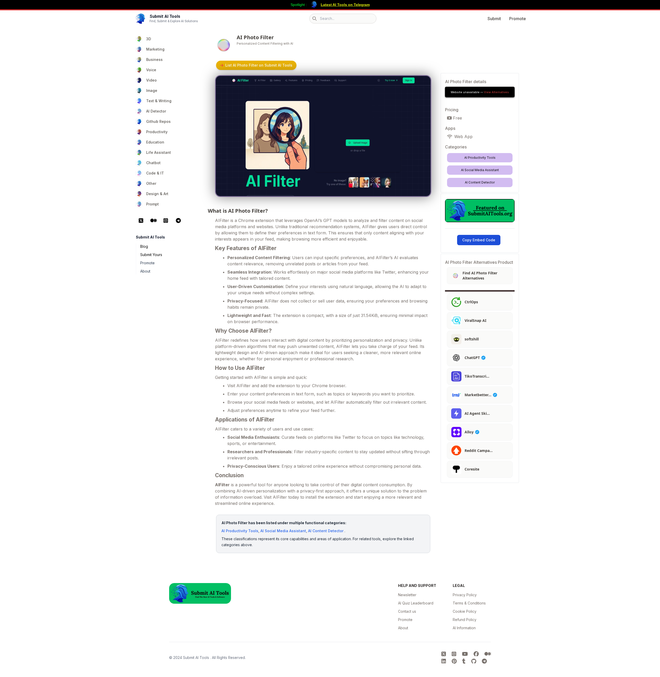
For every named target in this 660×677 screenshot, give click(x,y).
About (145, 271)
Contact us (407, 611)
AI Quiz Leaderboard (415, 603)
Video (151, 80)
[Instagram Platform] (166, 221)
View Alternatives (496, 92)
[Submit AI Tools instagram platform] (455, 654)
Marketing (155, 49)
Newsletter (407, 595)
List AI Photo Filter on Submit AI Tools (258, 65)
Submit (494, 18)
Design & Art (157, 194)
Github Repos (158, 121)
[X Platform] (141, 221)
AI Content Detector (325, 531)
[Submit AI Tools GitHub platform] (474, 661)
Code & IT (155, 173)
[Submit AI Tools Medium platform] (487, 654)
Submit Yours (151, 254)
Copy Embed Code (478, 240)
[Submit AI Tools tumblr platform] (464, 661)
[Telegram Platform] (178, 221)
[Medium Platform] (153, 221)
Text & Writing (158, 101)
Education (155, 142)
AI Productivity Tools (239, 531)
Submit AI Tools (196, 657)
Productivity (157, 132)
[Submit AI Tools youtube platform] (465, 654)
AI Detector (156, 111)
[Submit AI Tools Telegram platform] (484, 661)
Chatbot (153, 163)
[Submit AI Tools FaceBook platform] (477, 654)
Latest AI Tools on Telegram (345, 5)
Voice (151, 70)
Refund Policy (464, 619)
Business (154, 59)
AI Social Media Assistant (283, 531)
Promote (517, 18)
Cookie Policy (464, 611)
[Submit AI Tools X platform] (444, 654)
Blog (144, 246)
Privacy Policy (465, 595)
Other (151, 183)
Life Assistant (158, 152)
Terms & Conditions (469, 603)
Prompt (152, 204)
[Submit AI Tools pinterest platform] (455, 661)
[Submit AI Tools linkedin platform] (444, 661)
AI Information (464, 628)
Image (151, 90)
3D (148, 39)
